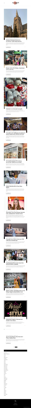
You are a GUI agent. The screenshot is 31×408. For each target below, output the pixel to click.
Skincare (5, 381)
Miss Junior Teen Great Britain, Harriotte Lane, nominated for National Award (15, 213)
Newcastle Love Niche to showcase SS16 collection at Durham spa (15, 239)
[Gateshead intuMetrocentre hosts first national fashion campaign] (15, 256)
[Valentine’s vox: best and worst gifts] (15, 93)
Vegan (4, 388)
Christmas (5, 358)
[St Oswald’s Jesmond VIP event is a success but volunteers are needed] (15, 152)
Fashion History (6, 364)
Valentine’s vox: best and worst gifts (14, 109)
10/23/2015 (7, 335)
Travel (4, 386)
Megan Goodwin (10, 289)
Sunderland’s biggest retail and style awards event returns (14, 320)
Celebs (4, 356)
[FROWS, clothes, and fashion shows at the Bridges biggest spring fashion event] (15, 281)
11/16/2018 (7, 159)
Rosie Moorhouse (11, 335)
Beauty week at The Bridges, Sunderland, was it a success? (15, 68)
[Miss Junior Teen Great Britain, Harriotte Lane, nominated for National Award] (15, 204)
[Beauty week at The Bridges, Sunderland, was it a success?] (15, 59)
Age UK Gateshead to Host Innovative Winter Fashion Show (14, 337)
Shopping (5, 380)
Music (4, 374)
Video (4, 389)
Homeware (5, 371)
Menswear (5, 373)
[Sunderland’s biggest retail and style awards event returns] (15, 309)
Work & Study (5, 394)
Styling (5, 382)
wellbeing (5, 390)
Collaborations (5, 359)
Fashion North (5, 365)
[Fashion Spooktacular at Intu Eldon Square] (15, 178)
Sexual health (5, 379)
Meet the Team (15, 404)
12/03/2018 (7, 131)
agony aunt (5, 352)
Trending (5, 387)
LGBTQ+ (5, 372)
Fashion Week (5, 366)
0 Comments (13, 131)
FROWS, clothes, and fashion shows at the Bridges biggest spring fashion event (15, 291)
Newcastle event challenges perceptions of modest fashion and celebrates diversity (15, 133)
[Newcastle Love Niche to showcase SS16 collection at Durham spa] (15, 231)
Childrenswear (5, 357)
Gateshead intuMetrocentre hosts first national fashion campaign (15, 263)
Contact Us (15, 403)
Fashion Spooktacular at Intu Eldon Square (14, 187)
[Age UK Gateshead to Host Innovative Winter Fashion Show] (9, 333)
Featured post (5, 367)
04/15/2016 (7, 289)
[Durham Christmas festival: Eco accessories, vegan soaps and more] (15, 24)
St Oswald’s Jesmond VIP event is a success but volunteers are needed (14, 161)
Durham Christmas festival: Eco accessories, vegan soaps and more (14, 40)
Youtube (5, 395)
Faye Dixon (10, 131)
